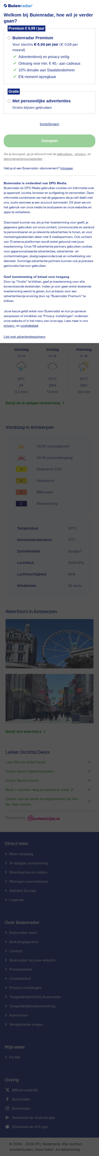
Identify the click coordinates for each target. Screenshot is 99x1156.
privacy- (81, 154)
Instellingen (49, 124)
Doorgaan (49, 141)
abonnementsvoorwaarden (23, 159)
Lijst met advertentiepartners (24, 336)
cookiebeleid (29, 325)
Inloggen (66, 168)
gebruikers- (65, 154)
